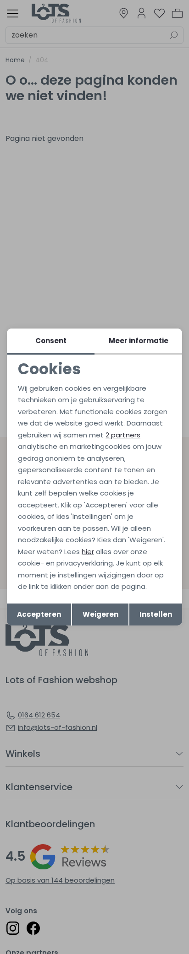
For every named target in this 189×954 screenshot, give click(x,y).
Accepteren (39, 614)
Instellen (155, 614)
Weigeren (100, 614)
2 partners (123, 435)
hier (88, 551)
